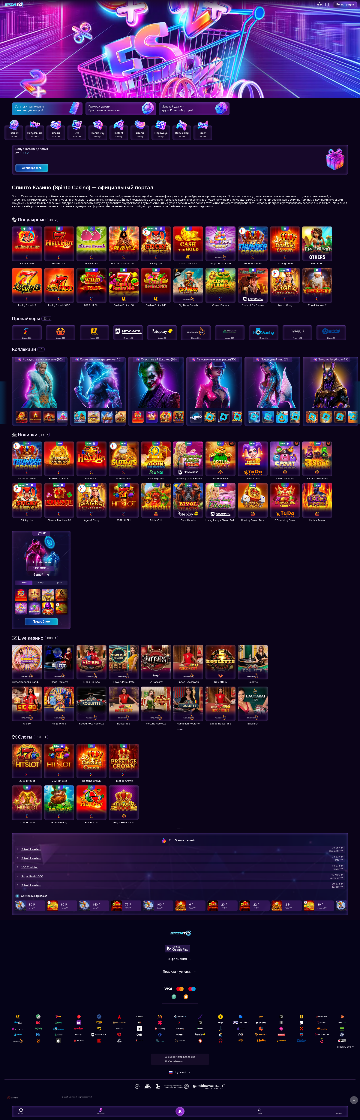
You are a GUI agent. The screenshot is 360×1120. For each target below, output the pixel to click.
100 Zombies (29, 867)
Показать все (343, 1046)
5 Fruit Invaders (31, 849)
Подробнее (41, 622)
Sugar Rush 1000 (32, 876)
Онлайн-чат (175, 1061)
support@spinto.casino (181, 1056)
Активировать (32, 168)
